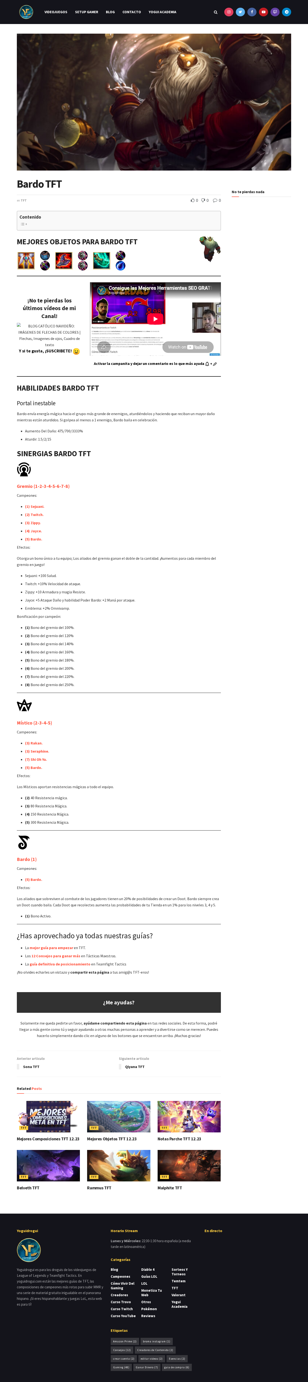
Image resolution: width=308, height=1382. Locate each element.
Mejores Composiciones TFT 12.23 (48, 1139)
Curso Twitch (122, 1309)
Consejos (122, 1350)
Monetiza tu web (151, 1292)
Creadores (119, 1295)
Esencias (177, 1358)
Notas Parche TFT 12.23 (179, 1139)
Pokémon (149, 1309)
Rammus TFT (99, 1188)
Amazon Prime (125, 1341)
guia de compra (176, 1367)
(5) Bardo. (33, 539)
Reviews (148, 1316)
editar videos (152, 1358)
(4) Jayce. (33, 530)
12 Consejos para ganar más (56, 955)
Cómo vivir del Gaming (122, 1285)
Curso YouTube (123, 1316)
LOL (144, 1283)
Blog (110, 12)
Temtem (179, 1281)
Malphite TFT (170, 1188)
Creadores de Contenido (155, 1350)
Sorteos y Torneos (180, 1271)
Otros (146, 1302)
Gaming (121, 1367)
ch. (41, 514)
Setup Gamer (86, 12)
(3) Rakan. (34, 743)
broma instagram (156, 1341)
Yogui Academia (162, 12)
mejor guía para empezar (51, 947)
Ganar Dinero (147, 1367)
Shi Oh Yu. (36, 759)
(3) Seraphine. (37, 751)
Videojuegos (56, 12)
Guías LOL (149, 1276)
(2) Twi (31, 514)
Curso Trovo (121, 1302)
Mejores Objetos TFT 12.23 (112, 1139)
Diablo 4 (147, 1269)
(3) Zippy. (33, 522)
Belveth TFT (28, 1188)
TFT (24, 200)
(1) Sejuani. (34, 506)
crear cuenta (124, 1358)
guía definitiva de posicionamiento (60, 964)
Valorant (179, 1295)
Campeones (120, 1276)
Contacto (131, 12)
